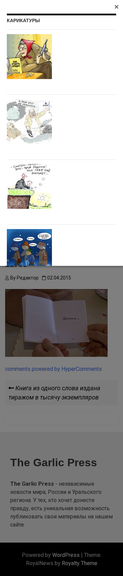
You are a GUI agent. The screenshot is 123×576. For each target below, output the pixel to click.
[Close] (116, 6)
